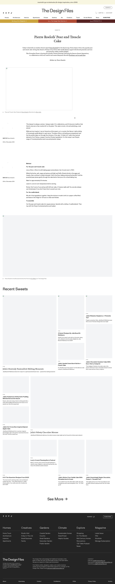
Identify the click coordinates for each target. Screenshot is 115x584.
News (97, 17)
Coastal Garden (45, 533)
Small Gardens (45, 539)
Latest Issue (99, 533)
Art (62, 17)
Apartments (36, 17)
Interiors (26, 17)
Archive (110, 581)
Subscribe (106, 17)
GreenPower (62, 536)
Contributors (57, 581)
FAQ (96, 536)
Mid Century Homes (84, 539)
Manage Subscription (102, 541)
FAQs (74, 581)
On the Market (88, 17)
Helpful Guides (63, 539)
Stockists (98, 539)
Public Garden (45, 544)
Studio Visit (25, 533)
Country (42, 536)
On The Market (82, 536)
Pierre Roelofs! (53, 48)
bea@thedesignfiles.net (99, 560)
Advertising (21, 581)
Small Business (26, 539)
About (4, 581)
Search (108, 7)
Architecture (16, 17)
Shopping (80, 533)
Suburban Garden (46, 541)
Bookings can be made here (77, 55)
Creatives (69, 17)
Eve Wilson (33, 278)
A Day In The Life (27, 536)
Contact (39, 581)
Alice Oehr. (38, 112)
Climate (46, 17)
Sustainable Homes (65, 533)
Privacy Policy (92, 581)
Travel (78, 17)
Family (23, 541)
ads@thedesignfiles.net (100, 564)
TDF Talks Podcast (83, 544)
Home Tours (7, 533)
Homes (7, 17)
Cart (100, 13)
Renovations (81, 541)
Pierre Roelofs (25, 112)
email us (14, 564)
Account (109, 13)
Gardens (54, 17)
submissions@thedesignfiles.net (55, 568)
